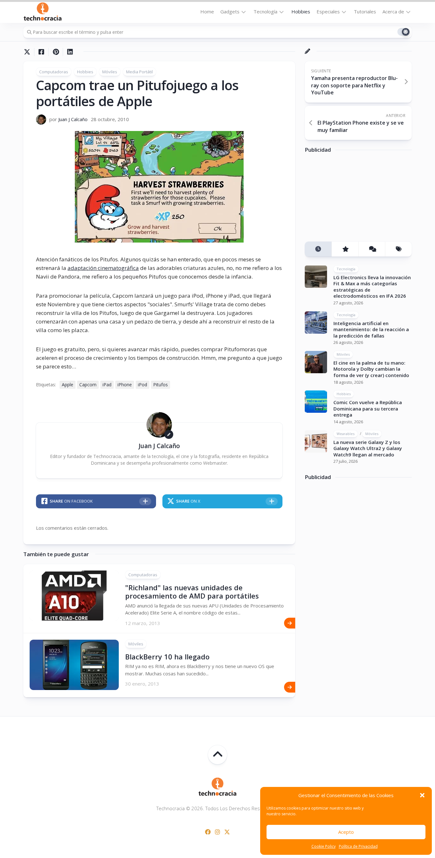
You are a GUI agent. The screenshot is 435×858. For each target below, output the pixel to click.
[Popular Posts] (345, 249)
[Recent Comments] (371, 249)
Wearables (345, 433)
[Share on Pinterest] (55, 52)
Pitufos (160, 385)
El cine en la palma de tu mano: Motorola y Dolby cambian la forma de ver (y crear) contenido (371, 369)
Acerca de (393, 11)
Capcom (87, 385)
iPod (142, 385)
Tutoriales (365, 11)
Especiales (328, 11)
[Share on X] (28, 52)
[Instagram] (217, 832)
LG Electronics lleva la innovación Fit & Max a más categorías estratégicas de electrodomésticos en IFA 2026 (372, 286)
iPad (107, 385)
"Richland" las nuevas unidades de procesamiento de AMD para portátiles (192, 591)
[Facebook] (208, 832)
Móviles (109, 72)
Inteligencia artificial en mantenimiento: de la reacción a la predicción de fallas (371, 329)
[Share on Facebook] (41, 52)
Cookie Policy (323, 846)
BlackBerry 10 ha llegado (167, 656)
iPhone (125, 385)
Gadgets (229, 11)
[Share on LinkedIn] (70, 52)
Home (207, 11)
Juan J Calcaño (73, 119)
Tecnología (265, 11)
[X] (227, 832)
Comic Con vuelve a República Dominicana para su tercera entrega (367, 408)
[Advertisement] (352, 200)
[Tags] (398, 249)
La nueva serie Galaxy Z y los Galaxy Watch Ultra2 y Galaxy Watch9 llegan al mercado (367, 448)
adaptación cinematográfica (103, 268)
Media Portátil (139, 72)
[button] (422, 795)
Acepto (346, 832)
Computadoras (53, 72)
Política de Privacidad (358, 846)
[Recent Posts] (318, 249)
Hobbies (300, 11)
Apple (67, 385)
